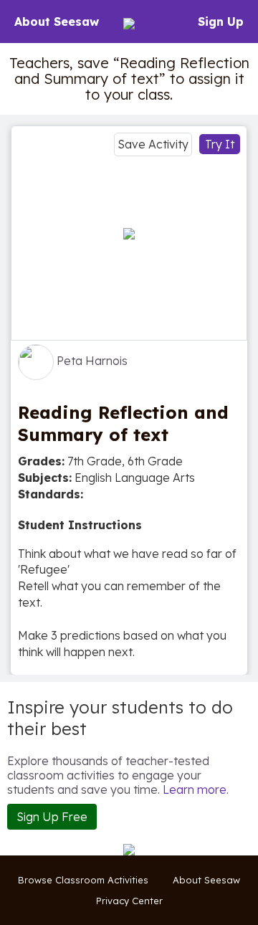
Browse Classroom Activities (83, 880)
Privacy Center (129, 900)
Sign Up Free (51, 817)
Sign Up (221, 21)
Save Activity (153, 144)
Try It (219, 144)
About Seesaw (56, 21)
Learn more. (196, 789)
